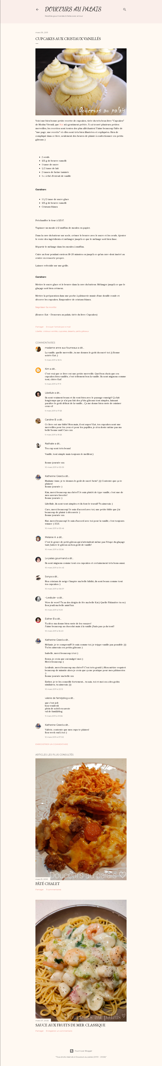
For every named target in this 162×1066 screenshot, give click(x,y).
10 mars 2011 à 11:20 (54, 610)
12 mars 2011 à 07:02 (54, 737)
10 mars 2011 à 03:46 (54, 528)
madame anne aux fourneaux (61, 347)
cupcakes (63, 331)
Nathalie (49, 443)
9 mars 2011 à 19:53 (53, 434)
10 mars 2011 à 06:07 (54, 588)
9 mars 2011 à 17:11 (53, 384)
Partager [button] (39, 327)
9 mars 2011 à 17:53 (53, 410)
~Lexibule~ (51, 597)
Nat (61, 124)
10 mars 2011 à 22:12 (54, 689)
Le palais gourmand (56, 558)
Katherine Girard (54, 476)
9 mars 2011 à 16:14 (53, 360)
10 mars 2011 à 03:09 (54, 467)
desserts (71, 331)
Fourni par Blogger (83, 1051)
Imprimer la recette (45, 307)
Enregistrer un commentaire (51, 744)
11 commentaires (53, 889)
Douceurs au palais (73, 9)
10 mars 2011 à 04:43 (54, 567)
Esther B (50, 618)
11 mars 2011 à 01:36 (53, 716)
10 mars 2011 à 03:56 (54, 549)
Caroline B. (51, 419)
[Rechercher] (125, 9)
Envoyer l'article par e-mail (58, 327)
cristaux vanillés (50, 331)
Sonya (48, 576)
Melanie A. (50, 537)
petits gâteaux (82, 331)
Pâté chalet (47, 883)
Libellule (49, 392)
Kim (47, 368)
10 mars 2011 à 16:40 (54, 631)
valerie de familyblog (56, 698)
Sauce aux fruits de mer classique (70, 1025)
